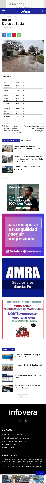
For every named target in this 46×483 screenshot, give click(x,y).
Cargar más (22, 396)
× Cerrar (40, 473)
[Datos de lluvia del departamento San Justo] (7, 378)
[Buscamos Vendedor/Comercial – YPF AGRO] (7, 169)
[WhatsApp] (19, 35)
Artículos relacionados (11, 140)
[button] (3, 11)
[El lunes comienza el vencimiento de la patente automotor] (7, 388)
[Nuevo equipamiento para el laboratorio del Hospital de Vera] (7, 148)
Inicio (3, 16)
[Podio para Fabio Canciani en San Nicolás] (7, 367)
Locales (9, 16)
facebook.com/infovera (20, 441)
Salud (4, 151)
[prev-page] (3, 177)
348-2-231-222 (17, 435)
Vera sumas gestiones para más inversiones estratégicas (34, 128)
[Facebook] (4, 35)
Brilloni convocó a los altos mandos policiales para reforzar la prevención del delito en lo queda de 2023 (11, 129)
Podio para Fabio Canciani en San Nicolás (29, 365)
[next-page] (7, 177)
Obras (4, 161)
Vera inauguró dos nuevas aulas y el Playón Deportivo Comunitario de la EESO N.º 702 (28, 158)
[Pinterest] (14, 35)
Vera (15, 16)
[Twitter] (9, 35)
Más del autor (26, 140)
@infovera (13, 444)
